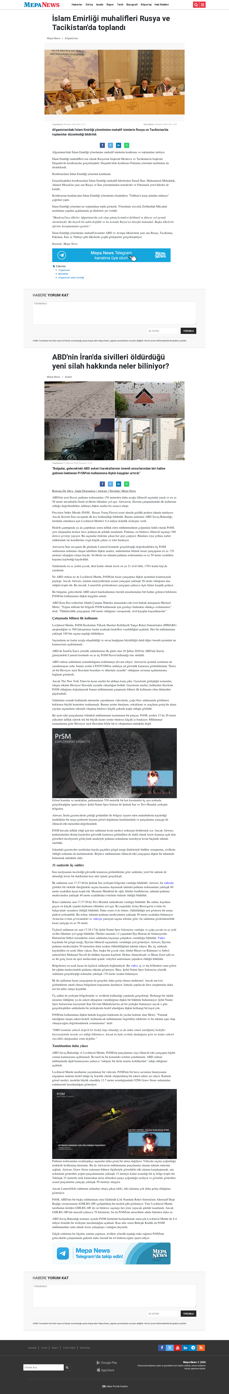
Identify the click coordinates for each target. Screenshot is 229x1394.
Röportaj (146, 4)
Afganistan (71, 38)
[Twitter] (110, 145)
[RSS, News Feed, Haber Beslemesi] (201, 1348)
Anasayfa (32, 1348)
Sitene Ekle (85, 1348)
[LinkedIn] (118, 145)
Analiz (99, 4)
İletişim (55, 1348)
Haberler (77, 4)
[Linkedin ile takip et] (185, 1348)
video (134, 965)
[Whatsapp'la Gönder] (126, 145)
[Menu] (202, 5)
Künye (44, 1348)
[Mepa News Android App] (106, 1362)
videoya (97, 919)
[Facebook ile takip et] (162, 1348)
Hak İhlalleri (162, 4)
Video (161, 938)
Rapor (110, 4)
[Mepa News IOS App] (106, 1369)
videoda (169, 883)
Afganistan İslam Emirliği (71, 277)
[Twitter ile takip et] (170, 1348)
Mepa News (53, 38)
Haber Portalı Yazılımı (117, 1386)
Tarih (120, 4)
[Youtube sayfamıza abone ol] (177, 1348)
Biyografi (132, 4)
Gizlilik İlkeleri (69, 1348)
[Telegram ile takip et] (193, 1348)
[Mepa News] (41, 4)
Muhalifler (63, 273)
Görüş (89, 4)
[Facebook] (102, 145)
